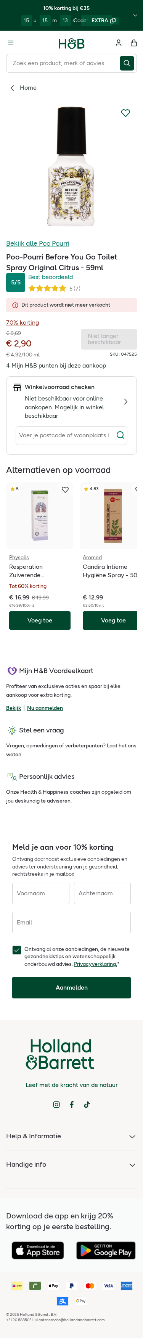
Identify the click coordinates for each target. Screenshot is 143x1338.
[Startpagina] (72, 43)
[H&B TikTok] (87, 1104)
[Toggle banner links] (135, 15)
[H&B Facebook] (71, 1104)
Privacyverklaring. (95, 964)
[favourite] (65, 489)
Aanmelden (72, 987)
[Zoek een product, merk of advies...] (128, 63)
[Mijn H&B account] (118, 43)
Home (28, 87)
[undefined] (71, 167)
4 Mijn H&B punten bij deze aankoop (56, 365)
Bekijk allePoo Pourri (37, 243)
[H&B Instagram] (56, 1104)
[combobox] (63, 63)
